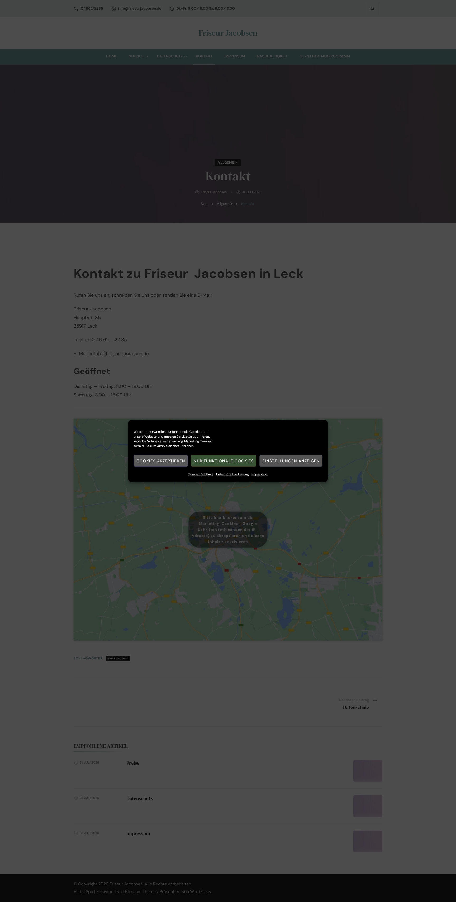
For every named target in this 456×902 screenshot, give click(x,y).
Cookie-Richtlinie (200, 474)
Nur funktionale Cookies (224, 460)
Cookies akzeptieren (160, 460)
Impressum (259, 474)
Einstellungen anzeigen (291, 460)
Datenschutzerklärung (232, 474)
